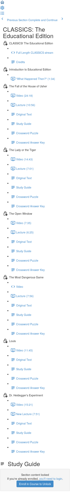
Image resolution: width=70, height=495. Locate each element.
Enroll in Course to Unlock (35, 484)
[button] (2, 3)
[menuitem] (2, 9)
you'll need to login (50, 479)
